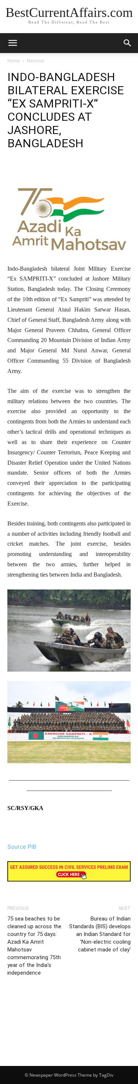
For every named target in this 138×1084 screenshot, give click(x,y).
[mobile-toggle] (12, 43)
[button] (127, 43)
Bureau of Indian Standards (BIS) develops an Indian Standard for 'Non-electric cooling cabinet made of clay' (100, 934)
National (35, 60)
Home (13, 60)
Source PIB (21, 846)
